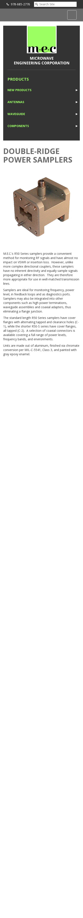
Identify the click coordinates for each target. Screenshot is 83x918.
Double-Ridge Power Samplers (37, 155)
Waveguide (16, 114)
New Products (19, 90)
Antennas (15, 102)
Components (18, 126)
